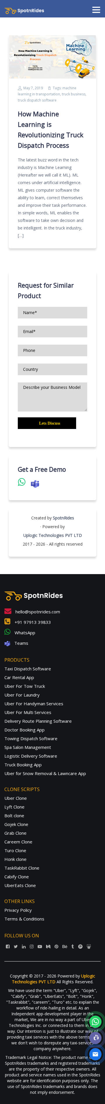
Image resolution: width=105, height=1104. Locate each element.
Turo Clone (15, 850)
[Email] (95, 1054)
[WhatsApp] (95, 1022)
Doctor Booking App (24, 730)
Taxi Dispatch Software (27, 669)
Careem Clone (18, 842)
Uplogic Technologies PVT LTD (52, 535)
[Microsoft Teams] (95, 1038)
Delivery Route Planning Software (38, 721)
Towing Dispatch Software (30, 738)
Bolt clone (14, 815)
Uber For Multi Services (27, 712)
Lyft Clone (14, 807)
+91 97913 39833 (32, 622)
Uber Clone (15, 798)
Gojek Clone (16, 824)
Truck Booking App (23, 765)
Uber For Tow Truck (24, 686)
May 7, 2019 (33, 88)
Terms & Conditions (24, 919)
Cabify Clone (16, 876)
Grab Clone (15, 833)
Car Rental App (19, 677)
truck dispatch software (37, 100)
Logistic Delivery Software (30, 756)
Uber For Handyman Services (33, 703)
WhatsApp (24, 632)
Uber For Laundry (22, 695)
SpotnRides (63, 518)
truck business (73, 94)
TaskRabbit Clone (21, 868)
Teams (20, 643)
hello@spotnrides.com (37, 612)
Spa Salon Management (27, 747)
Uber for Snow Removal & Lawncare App (45, 773)
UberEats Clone (20, 885)
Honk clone (15, 859)
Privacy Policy (18, 910)
